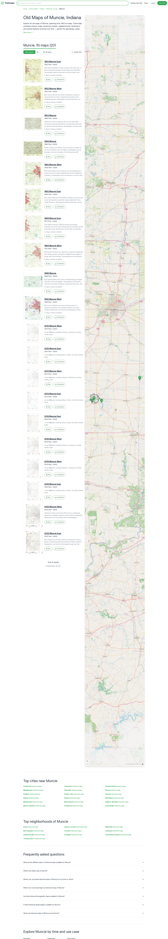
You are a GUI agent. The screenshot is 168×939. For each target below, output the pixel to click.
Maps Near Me (137, 3)
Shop (146, 3)
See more (27, 32)
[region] (115, 390)
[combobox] (72, 3)
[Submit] (18, 3)
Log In (153, 3)
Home (25, 9)
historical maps (32, 786)
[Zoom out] (87, 763)
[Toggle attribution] (142, 764)
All (37, 52)
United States (33, 9)
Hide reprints (29, 52)
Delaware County (51, 9)
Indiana (42, 9)
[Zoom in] (87, 761)
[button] (101, 401)
